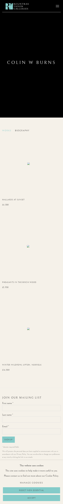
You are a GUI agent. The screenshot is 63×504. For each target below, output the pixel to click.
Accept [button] (31, 498)
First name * (7, 403)
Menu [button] (57, 6)
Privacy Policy (21, 454)
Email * (5, 426)
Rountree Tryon (20, 6)
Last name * (7, 414)
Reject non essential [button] (31, 490)
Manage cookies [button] (31, 483)
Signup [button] (8, 440)
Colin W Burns (31, 62)
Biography (22, 130)
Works (6, 130)
